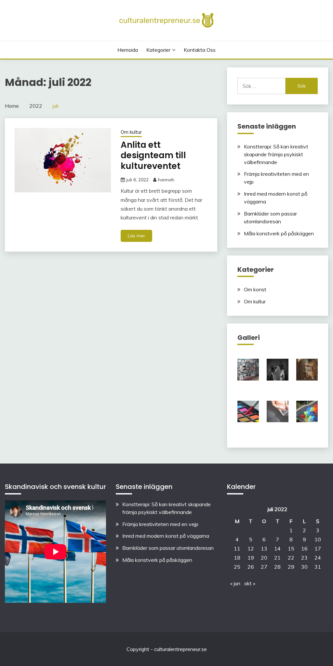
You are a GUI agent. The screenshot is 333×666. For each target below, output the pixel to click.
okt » (249, 583)
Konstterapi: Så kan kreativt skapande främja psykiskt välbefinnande (276, 154)
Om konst (255, 289)
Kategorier (158, 50)
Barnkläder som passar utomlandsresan (168, 548)
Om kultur (131, 132)
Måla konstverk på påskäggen (279, 233)
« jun (235, 583)
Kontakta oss (200, 50)
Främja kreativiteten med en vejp (160, 524)
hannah (166, 180)
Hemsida (127, 50)
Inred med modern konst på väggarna (165, 536)
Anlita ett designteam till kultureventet (153, 155)
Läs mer (136, 236)
